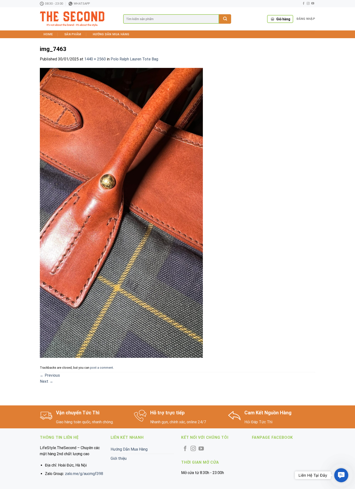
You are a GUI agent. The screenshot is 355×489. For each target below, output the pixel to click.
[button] (341, 475)
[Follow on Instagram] (308, 3)
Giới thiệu (119, 458)
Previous (50, 375)
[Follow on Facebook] (303, 3)
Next (46, 381)
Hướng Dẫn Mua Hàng (111, 34)
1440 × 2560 (95, 59)
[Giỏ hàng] (272, 19)
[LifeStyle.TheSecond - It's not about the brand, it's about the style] (78, 19)
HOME (48, 34)
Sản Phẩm (72, 34)
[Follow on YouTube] (312, 3)
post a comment (101, 367)
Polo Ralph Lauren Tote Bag (134, 59)
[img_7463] (121, 212)
